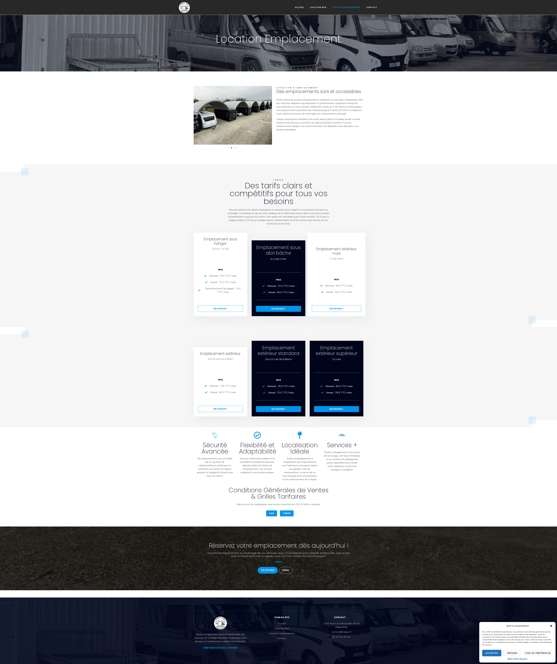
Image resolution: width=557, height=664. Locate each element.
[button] (551, 625)
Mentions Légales (517, 659)
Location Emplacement (346, 7)
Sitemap (232, 647)
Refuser (512, 653)
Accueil (299, 7)
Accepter (492, 653)
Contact (371, 7)
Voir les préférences (538, 653)
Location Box (318, 7)
